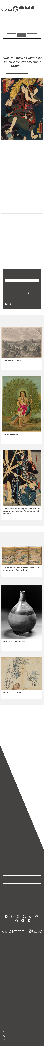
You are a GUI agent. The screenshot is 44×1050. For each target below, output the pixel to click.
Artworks (8, 26)
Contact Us (10, 1039)
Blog (25, 976)
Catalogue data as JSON (15, 293)
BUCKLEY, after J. (10, 366)
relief (5, 221)
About (25, 979)
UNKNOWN (8, 576)
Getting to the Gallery (15, 1032)
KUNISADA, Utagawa (17, 72)
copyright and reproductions (14, 735)
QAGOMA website (10, 979)
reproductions (8, 732)
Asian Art (7, 188)
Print (5, 210)
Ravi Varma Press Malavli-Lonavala (17, 438)
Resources (32, 35)
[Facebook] (6, 304)
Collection (17, 17)
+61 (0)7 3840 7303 (14, 1035)
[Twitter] (10, 304)
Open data (7, 976)
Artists (21, 26)
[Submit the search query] (4, 42)
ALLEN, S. (7, 364)
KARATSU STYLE (10, 647)
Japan (5, 244)
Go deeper (35, 26)
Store (5, 982)
